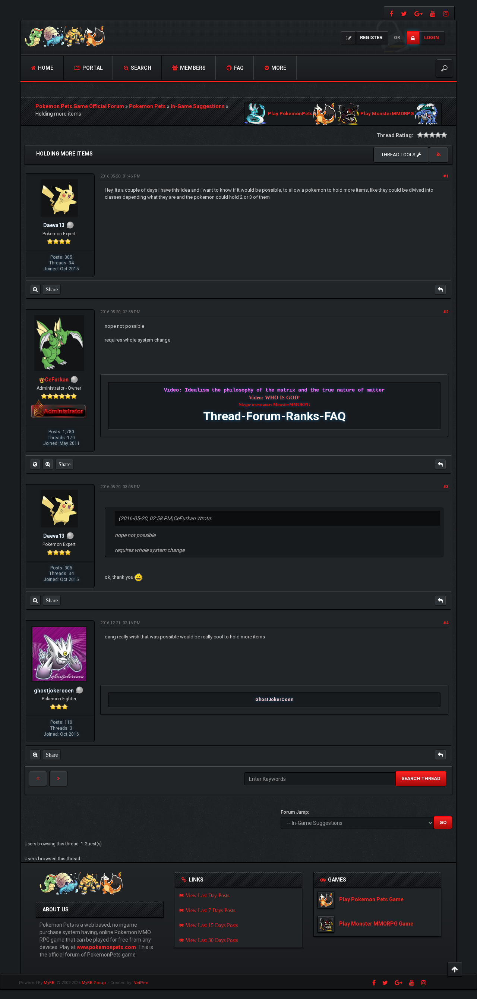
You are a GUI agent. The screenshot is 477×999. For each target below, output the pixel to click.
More (278, 68)
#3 (445, 486)
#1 (445, 176)
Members (192, 68)
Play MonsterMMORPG (387, 114)
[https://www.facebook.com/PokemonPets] (390, 13)
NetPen (140, 982)
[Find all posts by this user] (35, 289)
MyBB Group (94, 982)
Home (45, 68)
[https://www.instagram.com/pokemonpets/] (446, 13)
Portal (92, 68)
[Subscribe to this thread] (438, 155)
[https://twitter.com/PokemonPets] (404, 13)
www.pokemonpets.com (106, 947)
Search (140, 68)
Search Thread (420, 778)
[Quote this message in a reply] (440, 289)
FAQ (238, 68)
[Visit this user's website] (35, 464)
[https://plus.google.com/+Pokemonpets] (418, 13)
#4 (445, 623)
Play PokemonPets (290, 114)
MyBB (49, 982)
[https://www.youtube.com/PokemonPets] (432, 13)
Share (52, 289)
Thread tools (399, 154)
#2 (445, 312)
